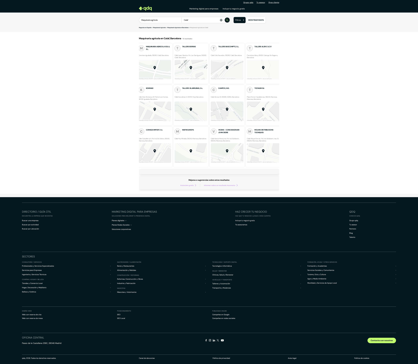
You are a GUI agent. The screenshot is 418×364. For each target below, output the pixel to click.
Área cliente (273, 2)
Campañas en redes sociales (223, 318)
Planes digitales (118, 220)
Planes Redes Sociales (121, 225)
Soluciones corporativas (121, 229)
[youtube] (222, 341)
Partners (352, 229)
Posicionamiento (124, 311)
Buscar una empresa (30, 220)
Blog (351, 233)
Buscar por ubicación (30, 229)
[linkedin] (214, 341)
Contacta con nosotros (382, 340)
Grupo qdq (248, 2)
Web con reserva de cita (31, 314)
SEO (118, 314)
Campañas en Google (220, 314)
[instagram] (210, 341)
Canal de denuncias (147, 358)
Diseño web (26, 311)
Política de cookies (361, 358)
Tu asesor (260, 2)
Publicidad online (219, 311)
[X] (218, 341)
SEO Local (121, 318)
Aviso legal (292, 358)
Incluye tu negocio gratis (234, 8)
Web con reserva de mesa (32, 318)
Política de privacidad (221, 358)
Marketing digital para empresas (203, 8)
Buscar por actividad (30, 225)
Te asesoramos (241, 225)
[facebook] (206, 341)
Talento (352, 237)
